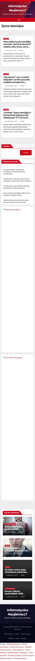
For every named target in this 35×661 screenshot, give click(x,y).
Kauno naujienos (28, 655)
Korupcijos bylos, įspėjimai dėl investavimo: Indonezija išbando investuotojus (14, 172)
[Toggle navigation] (19, 20)
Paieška (6, 146)
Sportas (6, 38)
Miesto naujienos (18, 650)
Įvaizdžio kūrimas (13, 653)
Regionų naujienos (6, 658)
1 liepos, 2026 (11, 532)
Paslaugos (24, 638)
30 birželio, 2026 (12, 575)
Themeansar (17, 629)
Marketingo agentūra (14, 644)
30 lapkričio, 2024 (11, 86)
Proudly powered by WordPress (12, 627)
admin (21, 50)
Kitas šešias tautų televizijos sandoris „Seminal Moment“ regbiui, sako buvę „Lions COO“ (17, 45)
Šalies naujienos (9, 588)
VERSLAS (11, 638)
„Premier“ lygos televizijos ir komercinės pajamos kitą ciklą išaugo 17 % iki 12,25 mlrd (17, 116)
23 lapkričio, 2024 (11, 121)
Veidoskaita (24, 653)
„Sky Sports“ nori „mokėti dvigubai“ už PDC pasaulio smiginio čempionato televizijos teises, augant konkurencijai (16, 82)
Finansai (7, 545)
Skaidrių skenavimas (17, 647)
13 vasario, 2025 (10, 50)
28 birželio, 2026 (12, 597)
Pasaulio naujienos (10, 524)
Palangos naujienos (20, 658)
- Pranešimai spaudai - (15, 655)
